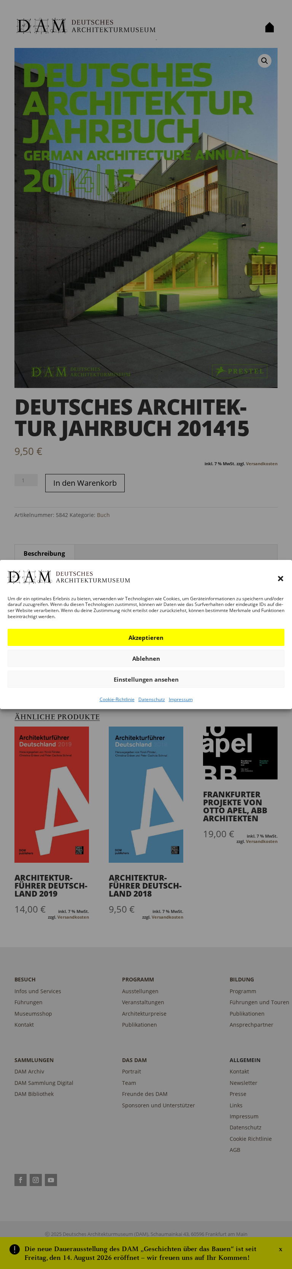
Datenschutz (151, 699)
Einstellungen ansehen (146, 679)
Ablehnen (146, 658)
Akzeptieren (146, 637)
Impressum (181, 699)
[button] (280, 578)
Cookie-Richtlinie (117, 699)
